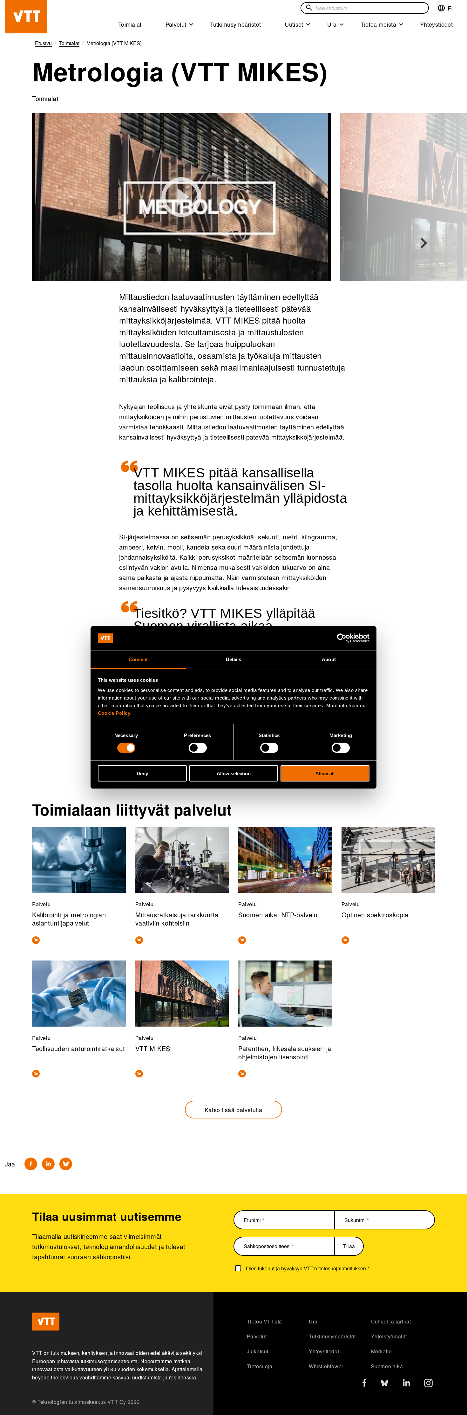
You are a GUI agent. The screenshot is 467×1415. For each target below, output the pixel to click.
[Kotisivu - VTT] (26, 16)
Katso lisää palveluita (233, 1109)
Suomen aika (387, 1366)
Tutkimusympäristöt (235, 24)
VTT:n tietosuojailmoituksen (335, 1268)
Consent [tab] (138, 659)
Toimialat (130, 24)
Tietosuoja (260, 1366)
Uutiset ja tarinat (391, 1321)
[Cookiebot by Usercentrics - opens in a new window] (341, 638)
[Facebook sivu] (364, 1384)
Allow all (325, 773)
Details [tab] (233, 659)
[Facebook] (30, 1164)
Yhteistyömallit (389, 1336)
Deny (142, 773)
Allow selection (234, 773)
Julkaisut (257, 1351)
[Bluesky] (65, 1164)
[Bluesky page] (384, 1384)
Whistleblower (326, 1366)
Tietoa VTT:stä (264, 1321)
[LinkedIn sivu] (406, 1383)
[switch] (198, 748)
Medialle (381, 1351)
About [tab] (329, 659)
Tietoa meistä (378, 24)
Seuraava (424, 243)
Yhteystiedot (436, 24)
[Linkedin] (48, 1164)
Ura (332, 24)
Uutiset (294, 24)
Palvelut (176, 24)
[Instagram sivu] (428, 1384)
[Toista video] (181, 197)
